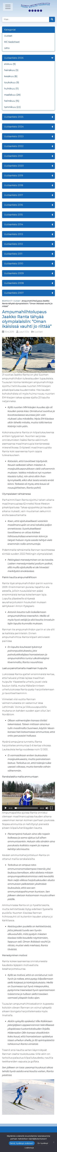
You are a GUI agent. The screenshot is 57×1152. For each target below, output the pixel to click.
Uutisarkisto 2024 (14, 126)
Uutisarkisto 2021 (13, 156)
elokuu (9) (10, 64)
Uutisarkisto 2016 (13, 205)
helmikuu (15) (11, 101)
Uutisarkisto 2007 (14, 293)
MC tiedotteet (12, 42)
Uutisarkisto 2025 (13, 117)
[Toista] (5, 808)
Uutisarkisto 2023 (14, 136)
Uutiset (8, 36)
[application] (28, 796)
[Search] (52, 19)
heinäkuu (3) (11, 70)
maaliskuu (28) (12, 94)
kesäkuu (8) (10, 76)
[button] (28, 795)
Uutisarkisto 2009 (14, 273)
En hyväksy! (43, 1143)
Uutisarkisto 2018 (13, 185)
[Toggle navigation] (8, 7)
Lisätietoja (29, 1148)
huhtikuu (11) (11, 88)
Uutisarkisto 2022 (14, 146)
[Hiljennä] (47, 808)
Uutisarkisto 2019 (13, 175)
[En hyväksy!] (53, 1142)
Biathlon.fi (7, 301)
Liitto (7, 48)
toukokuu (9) (11, 82)
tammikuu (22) (12, 107)
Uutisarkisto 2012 (13, 244)
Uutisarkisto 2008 (14, 283)
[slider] (26, 808)
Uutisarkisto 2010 (13, 263)
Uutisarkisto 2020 (14, 165)
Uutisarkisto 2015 (13, 214)
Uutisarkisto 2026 (13, 58)
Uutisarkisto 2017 (13, 195)
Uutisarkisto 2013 (13, 234)
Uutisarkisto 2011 (13, 253)
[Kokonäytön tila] (51, 808)
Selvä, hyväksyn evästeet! (21, 1143)
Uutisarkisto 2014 (13, 224)
